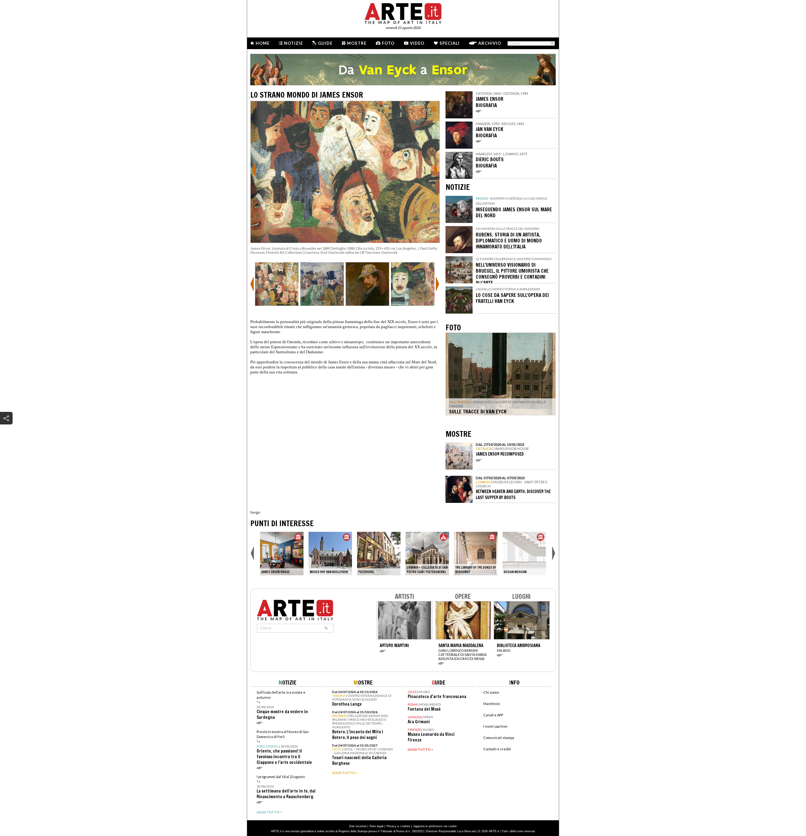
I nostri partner (495, 726)
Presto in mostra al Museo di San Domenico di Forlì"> (284, 747)
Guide (325, 43)
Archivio (489, 43)
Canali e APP (493, 715)
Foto (388, 43)
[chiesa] (427, 553)
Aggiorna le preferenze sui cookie (435, 826)
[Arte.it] (403, 12)
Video (417, 43)
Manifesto (491, 704)
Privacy (391, 826)
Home (263, 43)
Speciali (450, 43)
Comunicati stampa (498, 738)
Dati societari (357, 826)
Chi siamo (491, 692)
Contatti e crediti (497, 749)
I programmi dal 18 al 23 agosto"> (286, 787)
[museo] (282, 553)
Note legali (376, 826)
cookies (405, 826)
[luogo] (378, 553)
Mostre (356, 43)
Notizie (293, 43)
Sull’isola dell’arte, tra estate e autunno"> (282, 705)
